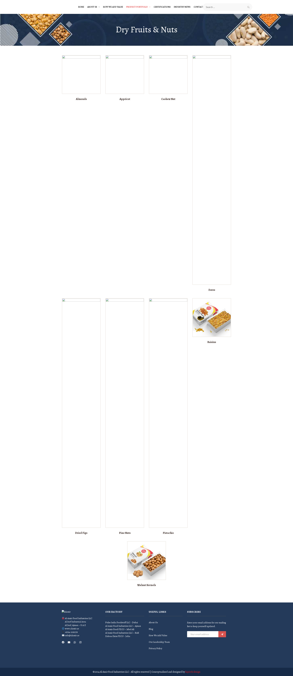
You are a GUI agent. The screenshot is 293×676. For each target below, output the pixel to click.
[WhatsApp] (75, 642)
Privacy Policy (155, 648)
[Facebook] (63, 642)
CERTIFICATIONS (162, 6)
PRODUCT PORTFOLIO (137, 6)
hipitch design (192, 672)
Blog (151, 629)
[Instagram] (80, 642)
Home (81, 6)
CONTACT (199, 6)
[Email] (69, 642)
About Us (92, 6)
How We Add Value (113, 6)
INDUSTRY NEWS (182, 6)
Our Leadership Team (159, 642)
